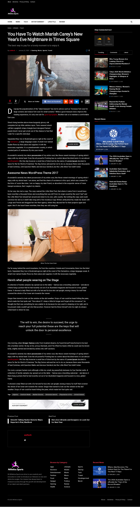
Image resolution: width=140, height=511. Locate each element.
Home (10, 22)
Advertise (15, 2)
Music (40, 50)
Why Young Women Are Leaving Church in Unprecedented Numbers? (119, 61)
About (9, 2)
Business (53, 470)
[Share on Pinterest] (71, 102)
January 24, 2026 (115, 189)
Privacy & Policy (24, 2)
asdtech (12, 50)
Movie (66, 472)
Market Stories (38, 394)
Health (52, 487)
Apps (52, 467)
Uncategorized (83, 478)
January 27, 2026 (115, 176)
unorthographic (13, 161)
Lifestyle (52, 22)
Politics (67, 481)
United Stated (79, 394)
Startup (80, 470)
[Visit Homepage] (13, 11)
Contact (32, 2)
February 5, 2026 (102, 149)
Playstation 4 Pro (66, 394)
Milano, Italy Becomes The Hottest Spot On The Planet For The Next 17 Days (120, 469)
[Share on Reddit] (65, 102)
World (80, 481)
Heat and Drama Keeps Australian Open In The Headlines (118, 184)
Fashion (53, 475)
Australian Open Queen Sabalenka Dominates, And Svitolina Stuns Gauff (119, 171)
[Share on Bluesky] (76, 102)
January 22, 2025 (24, 50)
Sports (45, 50)
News (18, 22)
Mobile (66, 470)
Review (62, 22)
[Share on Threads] (82, 102)
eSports (15, 394)
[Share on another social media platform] (87, 102)
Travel (22, 28)
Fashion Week (25, 394)
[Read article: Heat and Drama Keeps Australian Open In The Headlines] (101, 185)
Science (67, 487)
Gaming (34, 50)
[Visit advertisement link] (73, 136)
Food (52, 478)
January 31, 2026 (115, 164)
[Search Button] (131, 22)
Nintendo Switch (51, 394)
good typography (51, 115)
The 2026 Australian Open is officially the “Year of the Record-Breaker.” (120, 158)
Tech (26, 22)
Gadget (53, 481)
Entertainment (37, 22)
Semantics (14, 142)
